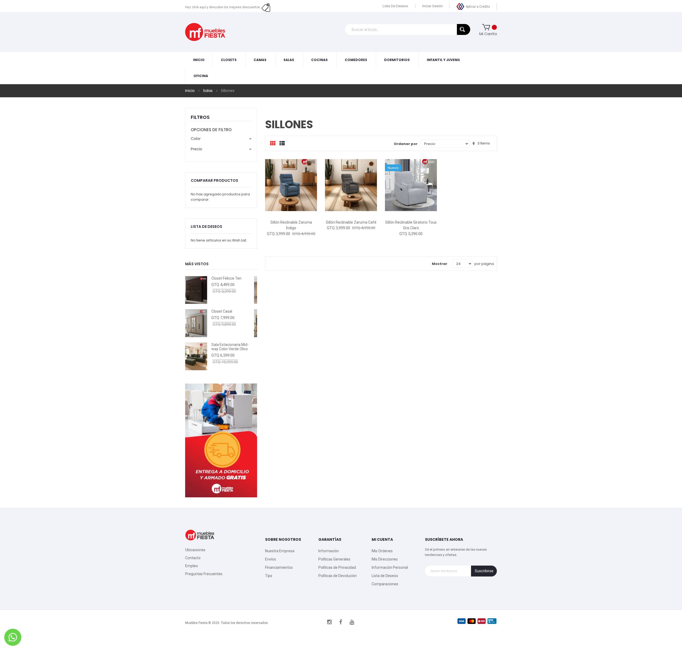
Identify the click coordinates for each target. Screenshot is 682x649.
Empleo (191, 566)
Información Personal (390, 567)
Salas (208, 90)
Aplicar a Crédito (478, 6)
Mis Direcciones (385, 559)
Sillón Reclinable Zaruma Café (351, 222)
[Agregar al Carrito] (273, 211)
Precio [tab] (196, 149)
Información (328, 551)
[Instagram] (329, 622)
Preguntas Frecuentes (203, 574)
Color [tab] (196, 138)
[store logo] (205, 31)
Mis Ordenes (382, 551)
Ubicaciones (195, 550)
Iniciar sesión (432, 6)
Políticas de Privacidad (337, 567)
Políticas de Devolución (337, 576)
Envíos (270, 559)
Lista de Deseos (395, 6)
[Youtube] (352, 622)
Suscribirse (484, 571)
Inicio (190, 90)
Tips (268, 576)
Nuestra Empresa (279, 551)
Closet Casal (198, 311)
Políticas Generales (334, 559)
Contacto (193, 558)
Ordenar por (405, 143)
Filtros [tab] (200, 117)
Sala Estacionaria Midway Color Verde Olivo (206, 346)
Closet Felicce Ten (203, 278)
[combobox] (407, 29)
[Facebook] (340, 622)
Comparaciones (385, 584)
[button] (291, 211)
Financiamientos (279, 567)
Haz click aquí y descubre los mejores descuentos (223, 7)
